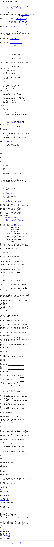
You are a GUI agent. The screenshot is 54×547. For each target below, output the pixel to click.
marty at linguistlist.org (21, 19)
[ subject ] (17, 8)
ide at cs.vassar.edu (14, 39)
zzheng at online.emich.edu (21, 24)
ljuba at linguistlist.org (21, 21)
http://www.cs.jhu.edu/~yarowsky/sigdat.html (15, 220)
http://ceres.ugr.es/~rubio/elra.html (8, 489)
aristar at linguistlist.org (28, 14)
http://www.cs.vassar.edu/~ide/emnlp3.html (15, 122)
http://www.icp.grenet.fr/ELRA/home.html (11, 536)
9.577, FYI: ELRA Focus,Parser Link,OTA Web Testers (22, 6)
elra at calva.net (7, 535)
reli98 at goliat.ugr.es (5, 357)
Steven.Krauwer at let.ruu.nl (16, 43)
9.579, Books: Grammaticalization (17, 7)
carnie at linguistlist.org (20, 16)
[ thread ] (13, 8)
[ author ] (20, 8)
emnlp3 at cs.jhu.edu (11, 141)
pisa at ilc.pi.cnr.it (4, 500)
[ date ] (11, 8)
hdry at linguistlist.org (24, 15)
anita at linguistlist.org (19, 20)
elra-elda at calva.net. (9, 525)
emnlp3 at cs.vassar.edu (13, 217)
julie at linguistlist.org (20, 22)
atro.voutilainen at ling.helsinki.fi (13, 201)
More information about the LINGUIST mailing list (9, 546)
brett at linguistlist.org (21, 18)
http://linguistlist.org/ (10, 26)
